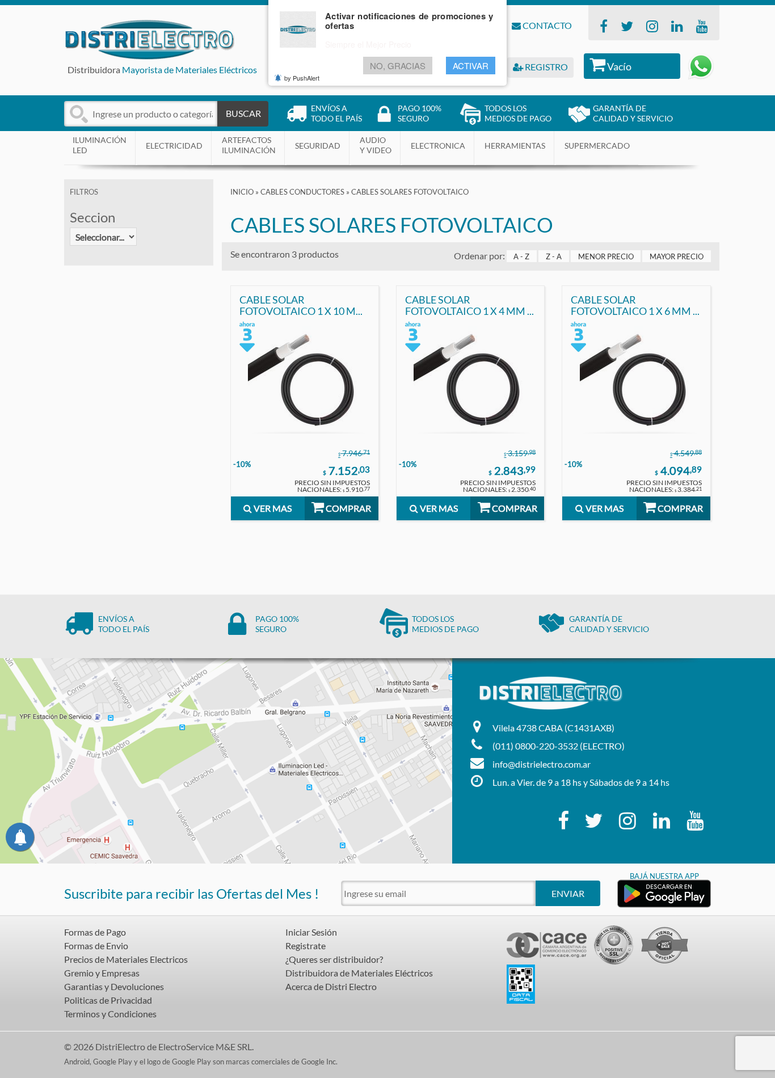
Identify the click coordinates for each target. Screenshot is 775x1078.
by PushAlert (301, 78)
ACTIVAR (470, 66)
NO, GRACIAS (398, 66)
